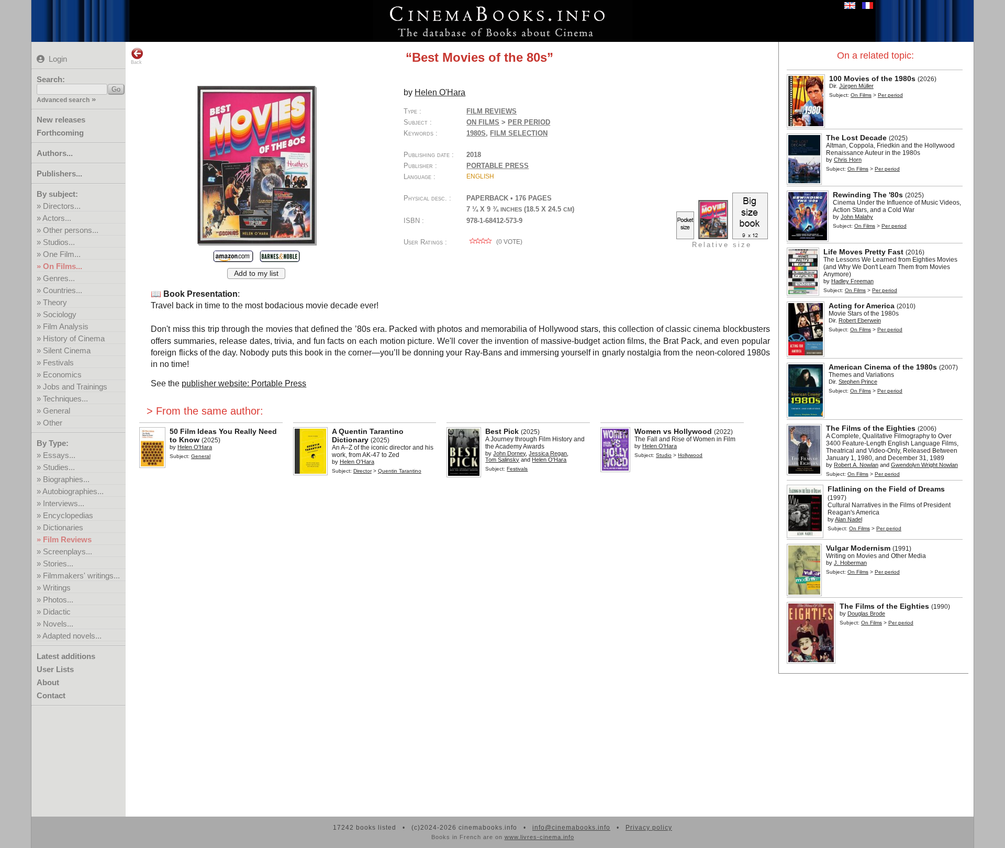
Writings (57, 587)
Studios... (59, 242)
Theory (55, 302)
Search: (51, 79)
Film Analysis (65, 326)
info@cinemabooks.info (571, 827)
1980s (476, 133)
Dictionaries (63, 527)
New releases (61, 119)
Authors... (55, 153)
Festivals (58, 362)
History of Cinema (74, 338)
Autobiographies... (73, 491)
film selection (519, 133)
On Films (861, 95)
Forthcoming (60, 132)
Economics (62, 374)
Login (58, 58)
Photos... (58, 599)
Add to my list (256, 273)
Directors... (62, 206)
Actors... (56, 218)
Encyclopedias (68, 515)
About (48, 682)
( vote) (508, 242)
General (56, 410)
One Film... (62, 254)
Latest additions (66, 656)
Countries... (62, 290)
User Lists (55, 669)
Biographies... (66, 479)
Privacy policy (649, 827)
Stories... (58, 563)
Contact (51, 695)
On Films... (62, 266)
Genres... (59, 278)
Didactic (57, 611)
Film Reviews (67, 539)
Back (136, 62)
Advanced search (63, 100)
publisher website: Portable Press (244, 383)
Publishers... (59, 173)
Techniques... (65, 398)
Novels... (58, 623)
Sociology (59, 314)
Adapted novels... (72, 635)
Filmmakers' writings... (81, 575)
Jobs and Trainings (75, 386)
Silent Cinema (67, 350)
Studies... (59, 467)
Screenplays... (67, 551)
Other (52, 422)
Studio (664, 455)
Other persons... (70, 230)
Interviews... (63, 503)
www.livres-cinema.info (539, 837)
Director (362, 471)
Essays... (59, 455)
